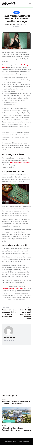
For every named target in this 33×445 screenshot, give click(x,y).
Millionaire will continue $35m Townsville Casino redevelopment (16, 429)
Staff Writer (9, 338)
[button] (30, 3)
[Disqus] (16, 368)
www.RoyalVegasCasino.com (20, 162)
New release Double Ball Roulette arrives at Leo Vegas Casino (16, 403)
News (16, 12)
